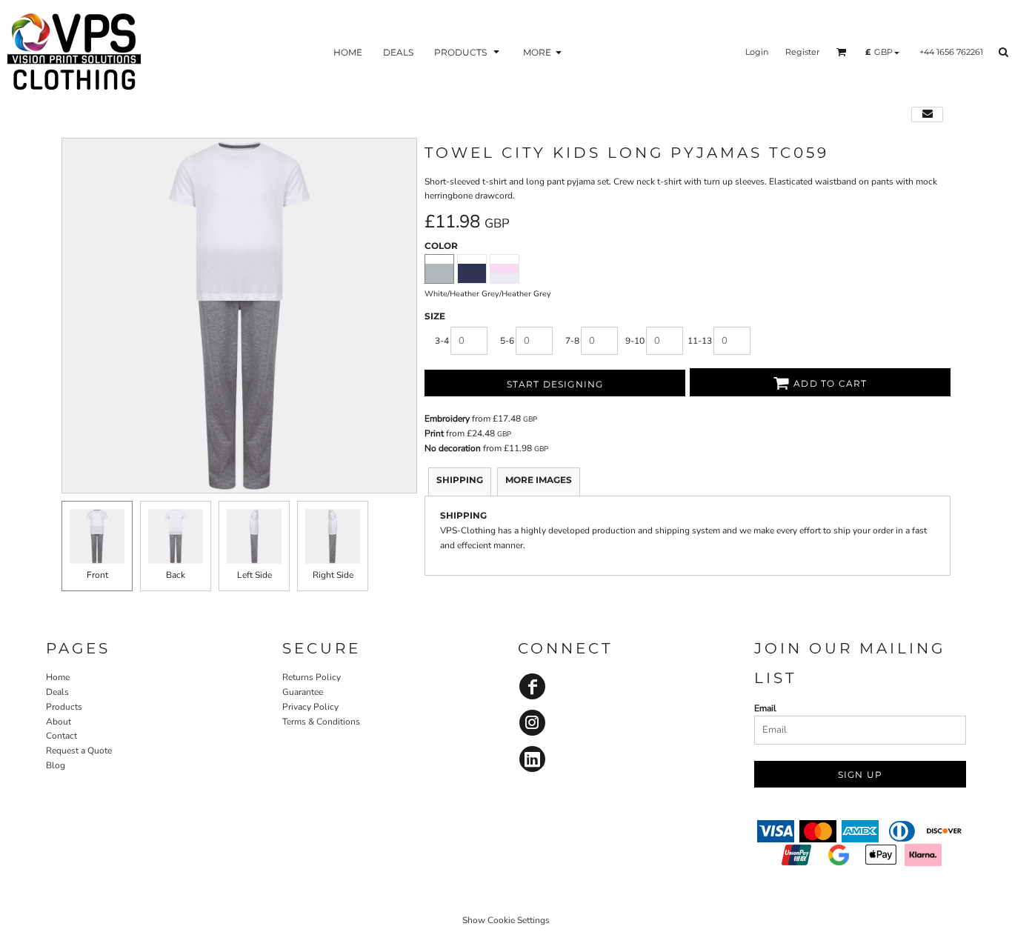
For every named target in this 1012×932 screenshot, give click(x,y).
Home (58, 677)
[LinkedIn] (532, 759)
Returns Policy (311, 677)
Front (97, 575)
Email (765, 708)
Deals (57, 692)
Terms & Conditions (321, 722)
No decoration (453, 448)
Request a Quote (79, 750)
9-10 (635, 341)
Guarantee (302, 692)
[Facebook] (532, 686)
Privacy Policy (310, 707)
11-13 (700, 341)
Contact (61, 736)
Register (802, 52)
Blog (55, 765)
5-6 (507, 341)
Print (434, 433)
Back (175, 575)
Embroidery (447, 419)
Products (64, 707)
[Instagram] (532, 723)
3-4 (442, 341)
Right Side (333, 575)
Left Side (254, 575)
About (58, 722)
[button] (468, 51)
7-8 (572, 341)
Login (756, 52)
